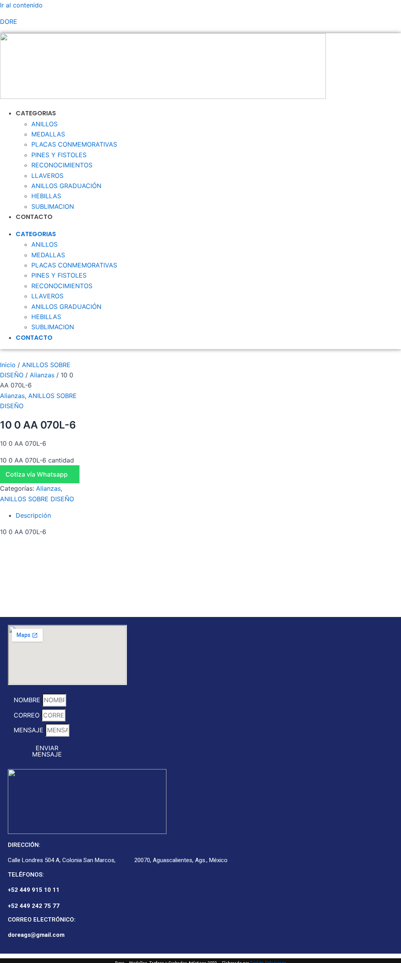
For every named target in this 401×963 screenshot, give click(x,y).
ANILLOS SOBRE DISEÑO (37, 499)
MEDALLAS (48, 134)
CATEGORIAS (36, 113)
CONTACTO (34, 216)
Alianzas (42, 375)
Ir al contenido (21, 5)
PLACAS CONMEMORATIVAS (74, 144)
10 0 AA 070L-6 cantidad (37, 460)
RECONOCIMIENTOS (61, 165)
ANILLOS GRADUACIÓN (66, 186)
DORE (8, 21)
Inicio (8, 365)
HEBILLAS (46, 196)
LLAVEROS (47, 175)
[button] (41, 474)
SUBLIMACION (52, 206)
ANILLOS (44, 124)
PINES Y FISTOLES (59, 155)
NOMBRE (28, 700)
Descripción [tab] (33, 515)
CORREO (28, 715)
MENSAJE (29, 730)
